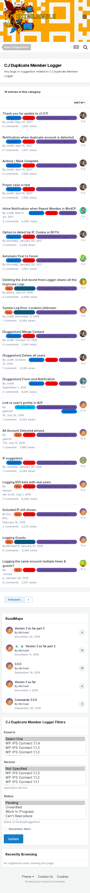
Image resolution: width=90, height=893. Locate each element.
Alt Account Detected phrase (23, 430)
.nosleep (12, 466)
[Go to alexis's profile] (83, 460)
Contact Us (45, 876)
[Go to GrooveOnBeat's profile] (83, 281)
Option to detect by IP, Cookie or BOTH (31, 232)
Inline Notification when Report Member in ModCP (39, 208)
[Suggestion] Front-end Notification (29, 379)
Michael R (12, 546)
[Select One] (45, 739)
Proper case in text (16, 185)
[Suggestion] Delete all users (24, 355)
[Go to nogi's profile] (83, 381)
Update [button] (13, 839)
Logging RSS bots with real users (27, 482)
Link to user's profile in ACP (23, 402)
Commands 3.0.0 (26, 700)
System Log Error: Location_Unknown (29, 308)
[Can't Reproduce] (45, 816)
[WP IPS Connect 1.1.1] (45, 782)
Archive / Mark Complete (20, 161)
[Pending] (45, 803)
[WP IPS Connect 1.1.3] (45, 748)
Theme (27, 876)
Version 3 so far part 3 (30, 628)
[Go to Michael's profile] (83, 309)
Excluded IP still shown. (20, 510)
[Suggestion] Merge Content (23, 331)
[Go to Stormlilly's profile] (83, 258)
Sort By (79, 102)
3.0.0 (18, 664)
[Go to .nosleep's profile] (83, 563)
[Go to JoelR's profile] (83, 115)
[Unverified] (45, 807)
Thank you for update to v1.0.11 (25, 113)
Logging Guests (14, 537)
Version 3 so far (25, 682)
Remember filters (19, 829)
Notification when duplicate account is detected (38, 137)
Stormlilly (12, 240)
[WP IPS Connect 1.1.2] (45, 752)
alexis (10, 292)
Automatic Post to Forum (20, 256)
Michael (24, 632)
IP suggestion (13, 458)
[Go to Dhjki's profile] (83, 210)
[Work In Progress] (45, 811)
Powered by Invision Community (45, 881)
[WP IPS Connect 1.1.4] (45, 743)
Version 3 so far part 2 (40, 646)
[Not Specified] (45, 768)
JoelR (10, 122)
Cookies (62, 876)
